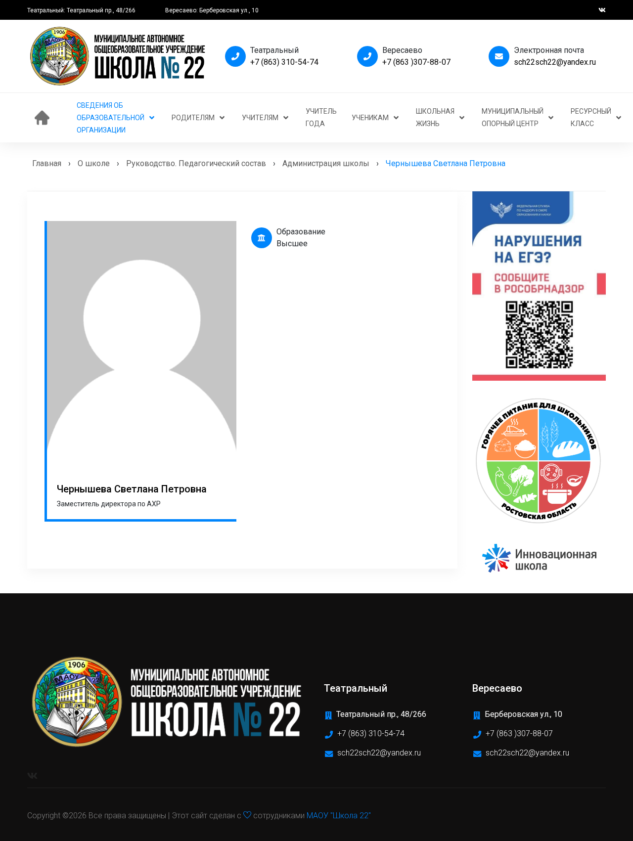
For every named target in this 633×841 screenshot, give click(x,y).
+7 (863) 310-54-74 (284, 62)
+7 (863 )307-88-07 (416, 62)
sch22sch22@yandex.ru (555, 62)
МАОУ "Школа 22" (339, 815)
